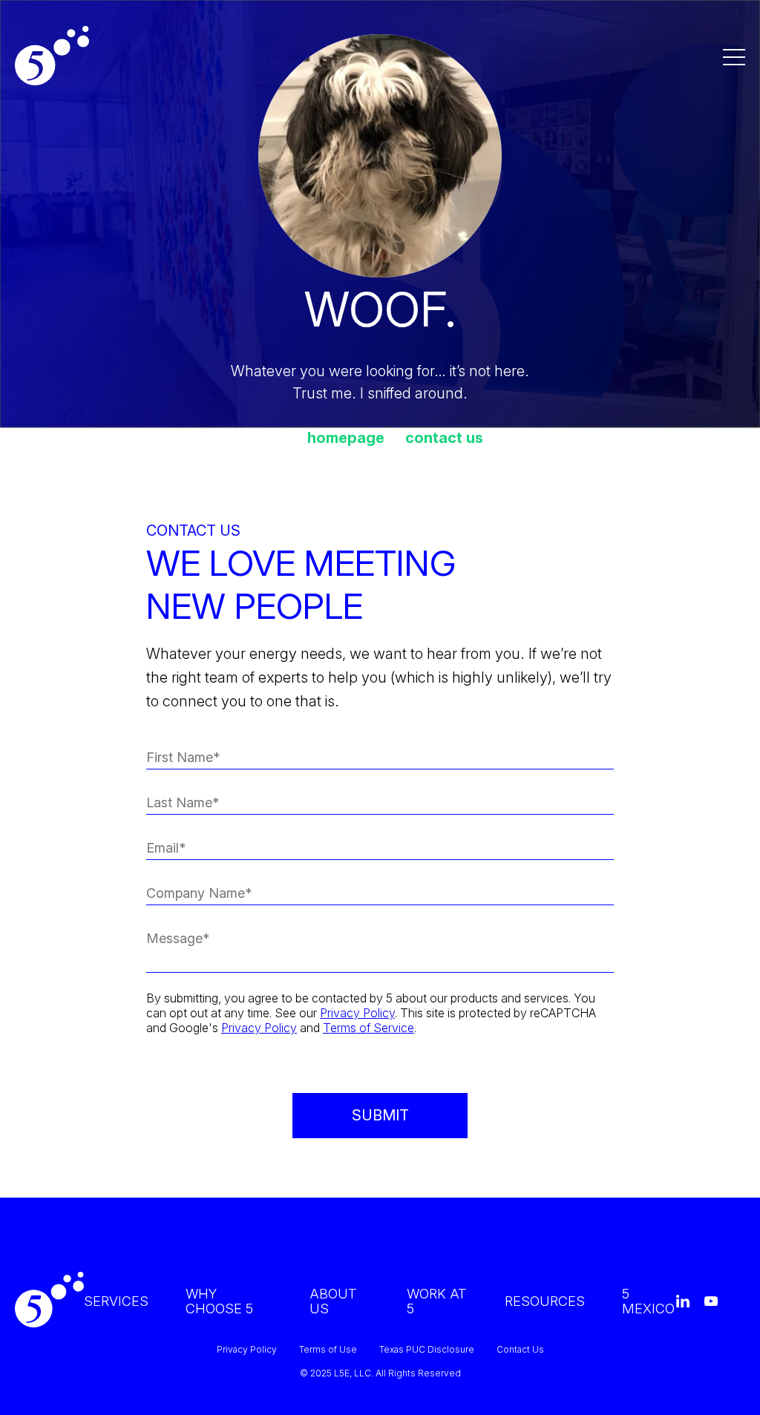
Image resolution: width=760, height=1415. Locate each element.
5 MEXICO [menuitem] (648, 1301)
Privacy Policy (357, 1012)
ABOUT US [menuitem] (333, 1301)
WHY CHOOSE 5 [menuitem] (219, 1301)
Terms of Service (368, 1027)
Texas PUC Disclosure (426, 1349)
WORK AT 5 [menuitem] (437, 1301)
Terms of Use (328, 1349)
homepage (345, 438)
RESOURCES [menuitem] (545, 1301)
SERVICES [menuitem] (116, 1301)
